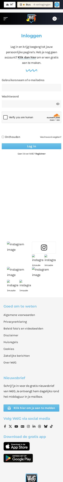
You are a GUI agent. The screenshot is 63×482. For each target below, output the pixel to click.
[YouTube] (16, 427)
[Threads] (39, 427)
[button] (6, 18)
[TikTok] (51, 427)
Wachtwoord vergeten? (50, 137)
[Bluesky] (45, 427)
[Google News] (22, 427)
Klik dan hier (27, 57)
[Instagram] (28, 427)
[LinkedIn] (34, 427)
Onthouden (12, 136)
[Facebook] (5, 427)
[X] (10, 427)
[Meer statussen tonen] (57, 4)
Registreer (40, 153)
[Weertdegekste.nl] (31, 18)
